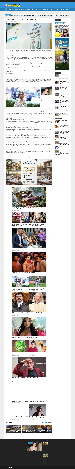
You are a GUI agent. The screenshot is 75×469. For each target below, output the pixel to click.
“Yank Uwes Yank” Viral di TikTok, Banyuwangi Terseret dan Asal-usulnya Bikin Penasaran (64, 132)
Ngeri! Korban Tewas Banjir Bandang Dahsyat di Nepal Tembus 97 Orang (63, 88)
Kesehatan (57, 9)
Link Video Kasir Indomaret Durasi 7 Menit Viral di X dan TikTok (61, 23)
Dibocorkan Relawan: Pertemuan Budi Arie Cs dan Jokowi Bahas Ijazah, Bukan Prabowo (64, 108)
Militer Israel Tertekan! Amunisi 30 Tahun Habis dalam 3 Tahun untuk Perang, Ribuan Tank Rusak (14, 431)
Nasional (44, 9)
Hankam (24, 9)
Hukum (28, 9)
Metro (48, 9)
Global (40, 9)
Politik (20, 9)
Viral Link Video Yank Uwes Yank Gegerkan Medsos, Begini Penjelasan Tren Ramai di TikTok (64, 143)
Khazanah (52, 9)
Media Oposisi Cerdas (14, 467)
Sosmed (66, 9)
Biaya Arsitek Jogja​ (62, 113)
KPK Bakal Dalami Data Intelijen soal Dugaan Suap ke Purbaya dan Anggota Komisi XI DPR (29, 431)
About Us (60, 146)
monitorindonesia (12, 154)
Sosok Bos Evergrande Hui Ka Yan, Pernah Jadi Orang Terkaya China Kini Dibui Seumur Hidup (45, 431)
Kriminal (32, 9)
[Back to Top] (68, 467)
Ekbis (36, 9)
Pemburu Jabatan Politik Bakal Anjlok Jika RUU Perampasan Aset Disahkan (40, 15)
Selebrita (62, 9)
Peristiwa (16, 9)
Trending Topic (10, 9)
